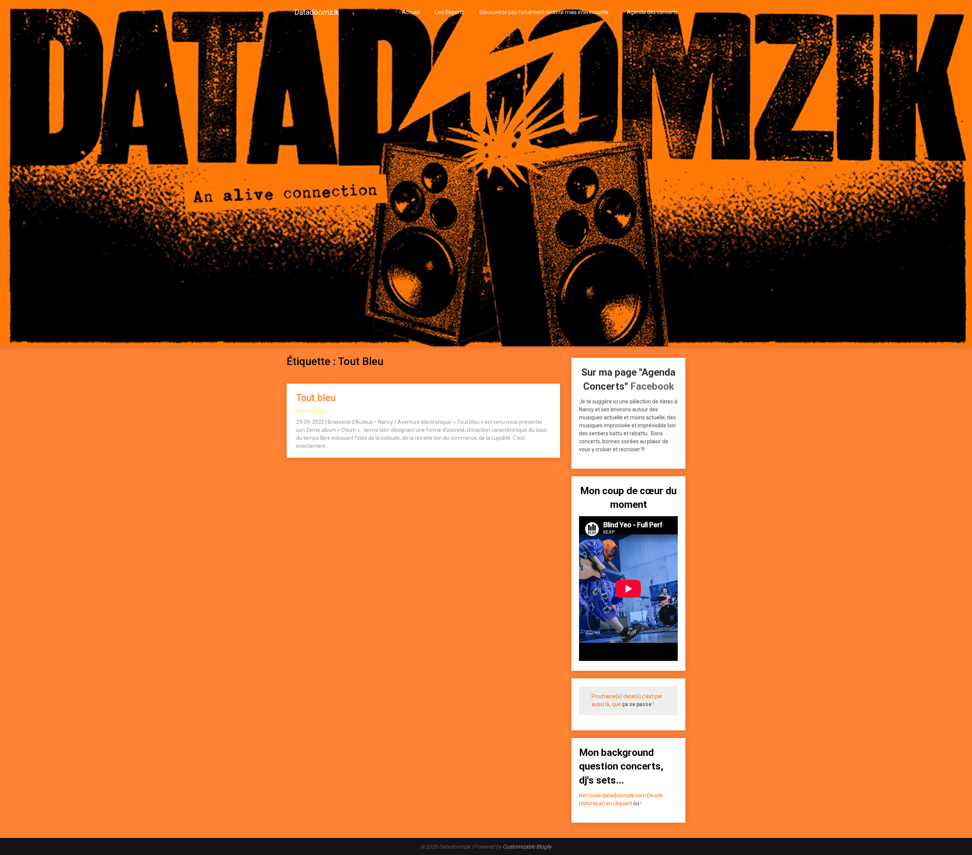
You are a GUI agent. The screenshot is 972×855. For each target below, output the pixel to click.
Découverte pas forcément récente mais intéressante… (546, 12)
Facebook (652, 386)
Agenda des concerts (652, 12)
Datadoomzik (316, 12)
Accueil (411, 12)
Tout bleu (316, 397)
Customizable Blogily (527, 847)
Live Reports (449, 12)
